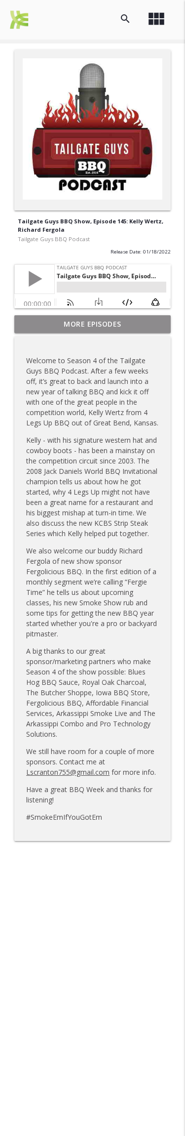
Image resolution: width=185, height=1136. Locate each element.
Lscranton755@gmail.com (68, 772)
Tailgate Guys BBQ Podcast (54, 239)
